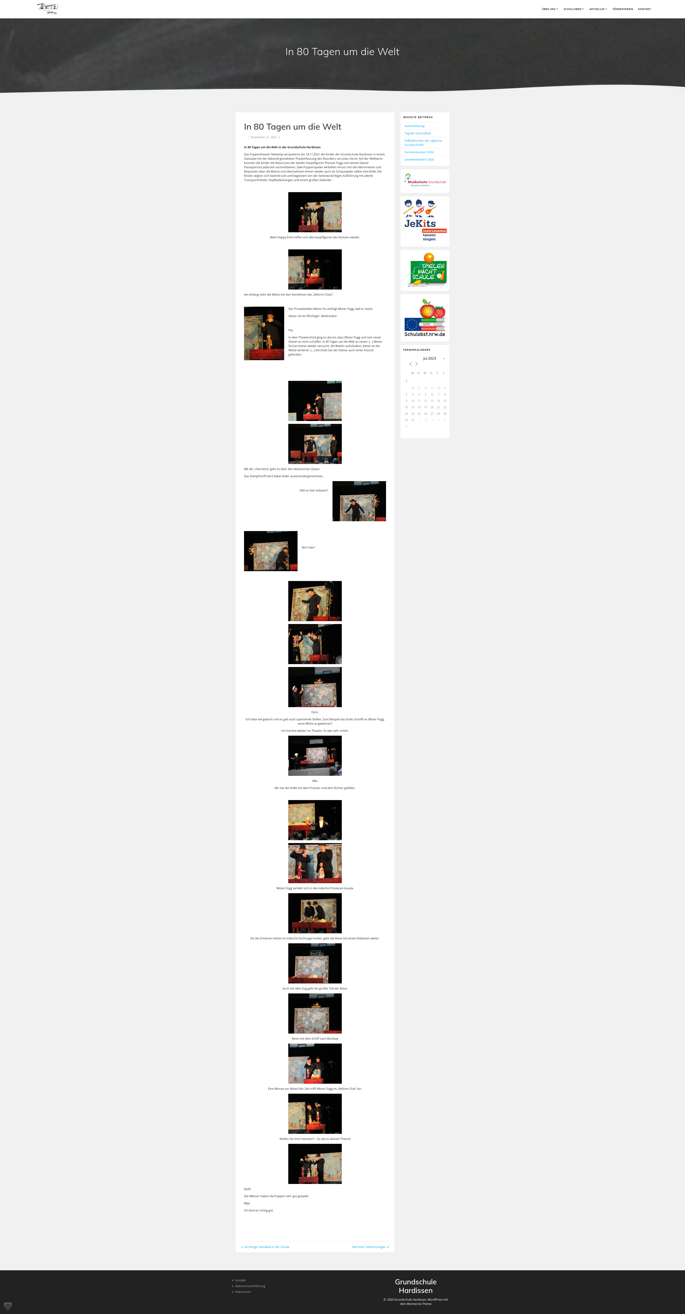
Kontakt (644, 9)
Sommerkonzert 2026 (419, 152)
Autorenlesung (415, 126)
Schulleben (573, 9)
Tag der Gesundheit (418, 133)
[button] (8, 1306)
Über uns (549, 9)
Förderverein (623, 9)
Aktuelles (597, 9)
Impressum (243, 1292)
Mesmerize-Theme (419, 1304)
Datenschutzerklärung (250, 1286)
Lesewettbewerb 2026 (419, 159)
